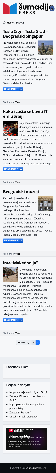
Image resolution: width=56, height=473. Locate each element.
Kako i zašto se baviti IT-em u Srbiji (25, 114)
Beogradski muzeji (21, 191)
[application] (26, 439)
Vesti (17, 102)
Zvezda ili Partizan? (20, 412)
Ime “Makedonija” (20, 263)
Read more (13, 89)
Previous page (24, 342)
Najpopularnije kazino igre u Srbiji (28, 392)
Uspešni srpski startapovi (23, 416)
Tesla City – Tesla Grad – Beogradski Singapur (25, 33)
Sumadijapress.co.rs (36, 467)
